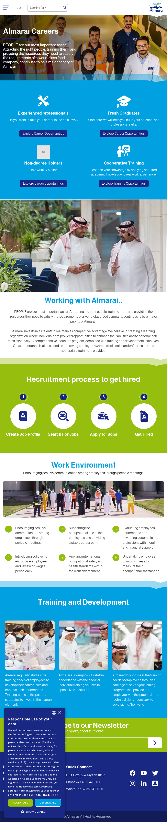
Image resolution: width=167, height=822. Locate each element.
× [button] (59, 712)
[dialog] (34, 763)
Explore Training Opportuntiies (124, 183)
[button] (34, 811)
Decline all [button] (48, 802)
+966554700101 (93, 789)
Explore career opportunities (43, 183)
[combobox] (54, 713)
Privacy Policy (50, 794)
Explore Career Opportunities (43, 133)
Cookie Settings (31, 794)
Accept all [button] (20, 802)
